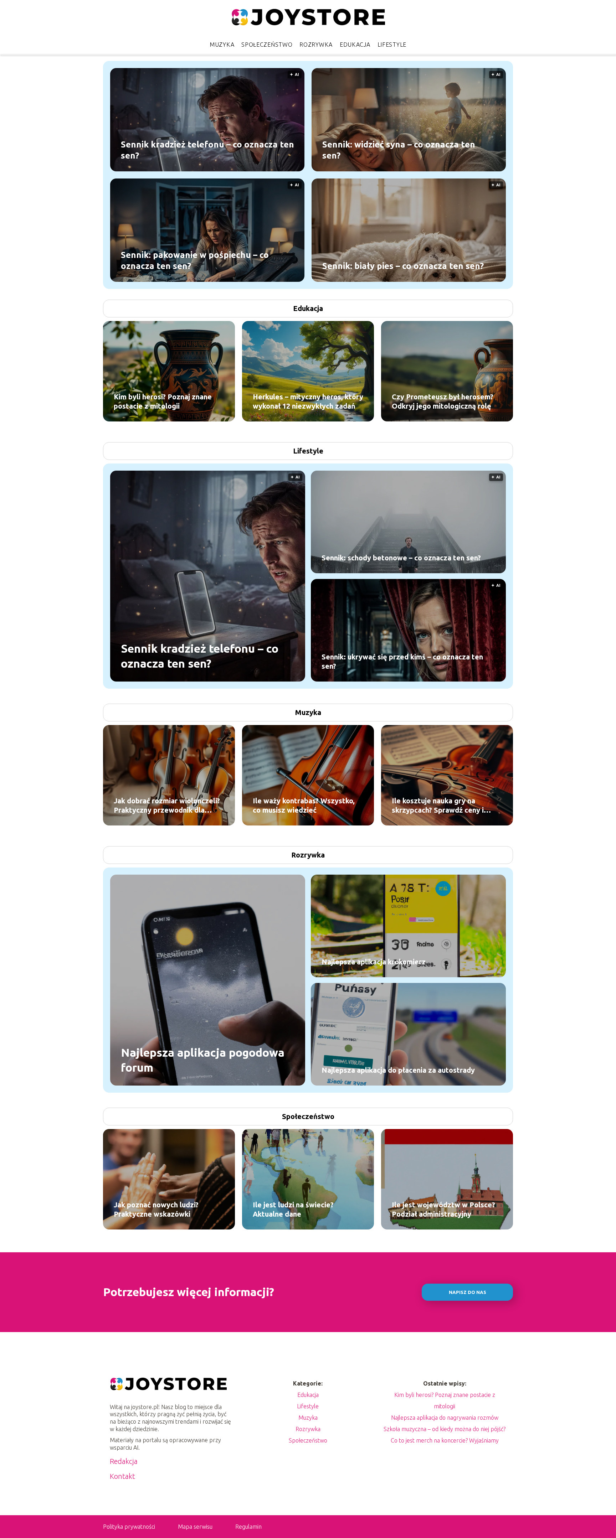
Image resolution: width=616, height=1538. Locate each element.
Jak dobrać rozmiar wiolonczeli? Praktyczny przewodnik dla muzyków (167, 806)
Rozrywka (316, 44)
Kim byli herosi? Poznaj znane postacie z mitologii (163, 401)
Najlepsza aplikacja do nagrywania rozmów (444, 1417)
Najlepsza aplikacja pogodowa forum (202, 1060)
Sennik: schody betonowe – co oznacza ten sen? (401, 558)
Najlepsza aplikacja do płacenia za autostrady (398, 1070)
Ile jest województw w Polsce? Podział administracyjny (443, 1209)
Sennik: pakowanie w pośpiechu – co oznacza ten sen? (195, 260)
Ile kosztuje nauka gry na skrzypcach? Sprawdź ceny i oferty (438, 806)
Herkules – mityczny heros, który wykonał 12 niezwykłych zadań (308, 401)
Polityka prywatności (129, 1526)
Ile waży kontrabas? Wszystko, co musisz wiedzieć (304, 805)
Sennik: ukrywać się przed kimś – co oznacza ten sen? (402, 661)
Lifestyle (392, 44)
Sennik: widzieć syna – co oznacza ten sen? (398, 150)
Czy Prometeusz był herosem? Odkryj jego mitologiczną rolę (442, 401)
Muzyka (222, 44)
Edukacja (355, 44)
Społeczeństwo (266, 44)
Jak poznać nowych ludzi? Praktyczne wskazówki (156, 1209)
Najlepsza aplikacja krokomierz (374, 962)
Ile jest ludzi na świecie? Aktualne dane (293, 1209)
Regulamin (248, 1526)
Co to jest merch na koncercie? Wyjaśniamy (445, 1440)
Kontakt (122, 1476)
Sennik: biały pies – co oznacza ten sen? (403, 266)
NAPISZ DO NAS (467, 1292)
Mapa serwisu (195, 1526)
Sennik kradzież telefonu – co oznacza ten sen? (207, 150)
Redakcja (124, 1461)
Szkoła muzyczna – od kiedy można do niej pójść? (444, 1429)
